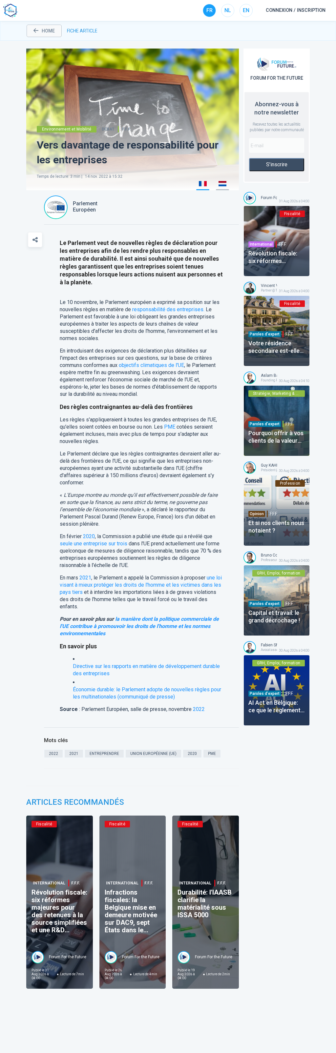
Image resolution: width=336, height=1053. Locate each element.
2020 (89, 536)
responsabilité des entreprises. (168, 309)
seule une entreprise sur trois (93, 543)
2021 (85, 578)
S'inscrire (276, 164)
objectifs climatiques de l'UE (151, 365)
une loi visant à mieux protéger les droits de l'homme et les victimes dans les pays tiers (141, 585)
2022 (199, 709)
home (48, 30)
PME (169, 427)
